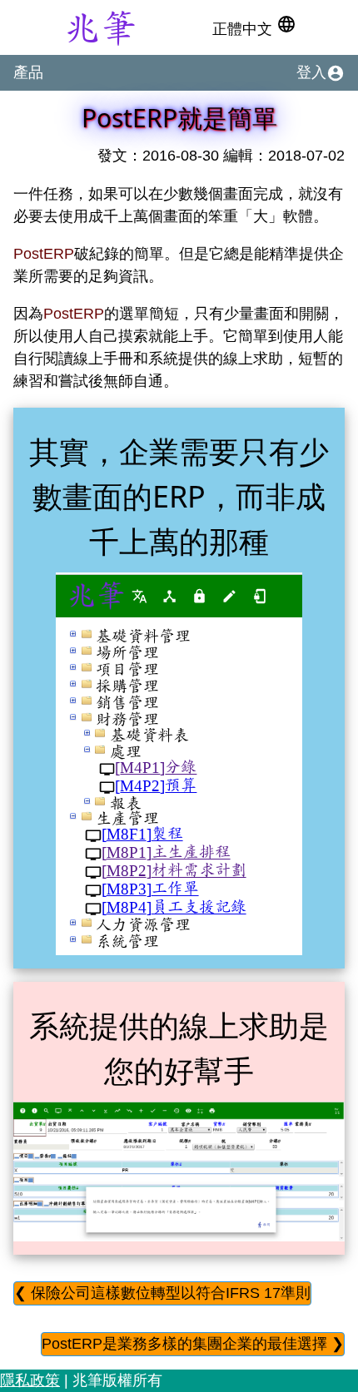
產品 (28, 72)
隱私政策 (30, 1380)
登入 (320, 73)
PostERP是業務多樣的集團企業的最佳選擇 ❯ (193, 1343)
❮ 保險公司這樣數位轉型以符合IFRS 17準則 (162, 1293)
